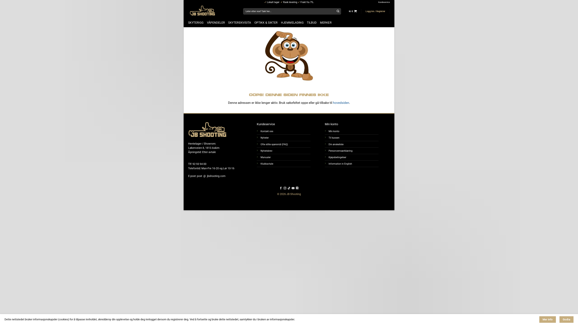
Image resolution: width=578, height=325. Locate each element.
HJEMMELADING (292, 22)
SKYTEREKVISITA (239, 22)
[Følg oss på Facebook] (281, 188)
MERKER (326, 22)
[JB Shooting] (205, 10)
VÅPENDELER (216, 22)
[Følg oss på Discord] (297, 188)
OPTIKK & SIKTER (266, 22)
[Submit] (338, 11)
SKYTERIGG (196, 22)
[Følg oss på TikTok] (289, 188)
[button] (375, 11)
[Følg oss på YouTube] (293, 188)
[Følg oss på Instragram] (285, 188)
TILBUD (312, 22)
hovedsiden (341, 103)
